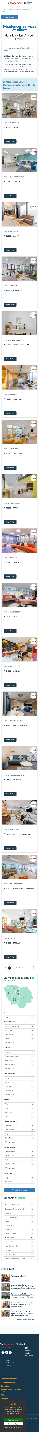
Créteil (19, 1160)
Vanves (19, 1038)
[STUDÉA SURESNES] (19, 269)
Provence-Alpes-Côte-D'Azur (19, 1258)
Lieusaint (19, 1086)
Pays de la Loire (19, 1254)
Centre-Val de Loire (19, 1217)
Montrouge (19, 1030)
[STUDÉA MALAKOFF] (19, 432)
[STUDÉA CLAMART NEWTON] (19, 160)
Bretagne (19, 1213)
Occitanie (19, 1250)
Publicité (9, 1365)
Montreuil (19, 1126)
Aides (3, 1395)
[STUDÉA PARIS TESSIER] (19, 595)
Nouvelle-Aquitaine (19, 1246)
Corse (19, 1221)
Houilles (19, 1052)
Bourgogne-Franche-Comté (19, 1209)
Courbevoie (19, 1034)
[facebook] (3, 1352)
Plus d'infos (10, 141)
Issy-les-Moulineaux (19, 1026)
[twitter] (6, 1352)
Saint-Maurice (19, 1152)
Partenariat (10, 1363)
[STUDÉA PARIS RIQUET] (19, 105)
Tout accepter (13, 1420)
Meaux (19, 1082)
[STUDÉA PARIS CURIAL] (19, 486)
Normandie (19, 1242)
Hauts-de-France (19, 1234)
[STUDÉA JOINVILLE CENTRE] (19, 704)
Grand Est (19, 1229)
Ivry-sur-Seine (19, 1156)
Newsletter (29, 1356)
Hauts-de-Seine (10, 1022)
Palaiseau (19, 1112)
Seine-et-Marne (10, 1074)
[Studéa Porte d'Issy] (19, 812)
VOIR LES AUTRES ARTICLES (26, 1319)
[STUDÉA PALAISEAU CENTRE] (19, 758)
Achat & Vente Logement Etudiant (10, 1390)
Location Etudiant (8, 1382)
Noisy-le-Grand (19, 1130)
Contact (8, 1360)
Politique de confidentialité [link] (13, 1427)
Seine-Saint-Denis (10, 1121)
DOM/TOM (8, 1225)
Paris (6, 1013)
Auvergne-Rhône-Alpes (19, 1205)
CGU (26, 1348)
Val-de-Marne (9, 1147)
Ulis (19, 1117)
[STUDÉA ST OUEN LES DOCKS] (19, 323)
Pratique (4, 1398)
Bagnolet (19, 1134)
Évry (19, 1104)
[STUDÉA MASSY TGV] (19, 214)
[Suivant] (33, 968)
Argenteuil (19, 1182)
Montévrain (19, 1091)
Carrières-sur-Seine (19, 1056)
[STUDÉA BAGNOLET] (19, 540)
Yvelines (7, 1048)
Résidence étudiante (9, 1378)
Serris (19, 1078)
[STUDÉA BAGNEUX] (19, 377)
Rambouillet (19, 1060)
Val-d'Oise (8, 1173)
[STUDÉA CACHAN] (19, 921)
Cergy (19, 1178)
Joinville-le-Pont (19, 1164)
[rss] (10, 1352)
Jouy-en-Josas (19, 1064)
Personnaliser (13, 1424)
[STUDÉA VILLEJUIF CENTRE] (19, 649)
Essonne (7, 1100)
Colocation (5, 1386)
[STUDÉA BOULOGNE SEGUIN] (19, 867)
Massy (19, 1108)
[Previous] (5, 968)
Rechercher (9, 17)
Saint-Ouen (19, 1138)
